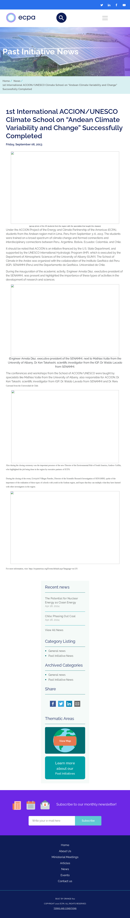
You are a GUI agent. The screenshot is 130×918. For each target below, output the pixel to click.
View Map (65, 740)
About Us (65, 851)
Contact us (65, 881)
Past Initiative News (60, 655)
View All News (54, 630)
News (17, 80)
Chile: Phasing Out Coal (60, 616)
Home (6, 80)
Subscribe (88, 820)
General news (57, 651)
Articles (65, 863)
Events (65, 875)
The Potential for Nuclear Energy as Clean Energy (61, 600)
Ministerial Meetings (65, 857)
